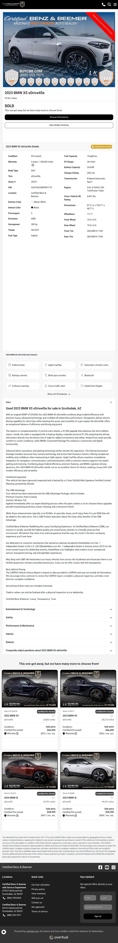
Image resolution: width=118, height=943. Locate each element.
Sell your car (37, 898)
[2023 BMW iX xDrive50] (88, 770)
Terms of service (40, 911)
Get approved (38, 907)
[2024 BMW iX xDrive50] (30, 770)
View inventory (39, 893)
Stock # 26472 (10, 793)
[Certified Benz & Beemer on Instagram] (112, 867)
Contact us (37, 902)
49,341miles (108, 801)
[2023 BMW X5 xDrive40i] (88, 688)
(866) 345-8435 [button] (14, 898)
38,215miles (108, 719)
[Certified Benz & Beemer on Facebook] (99, 867)
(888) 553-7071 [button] (14, 915)
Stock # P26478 (10, 711)
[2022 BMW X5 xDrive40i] (30, 688)
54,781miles (49, 801)
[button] (103, 4)
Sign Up (98, 916)
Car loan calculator (41, 884)
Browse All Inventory (59, 117)
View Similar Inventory (59, 125)
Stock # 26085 (68, 793)
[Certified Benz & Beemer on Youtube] (105, 867)
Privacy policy (38, 889)
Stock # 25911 (68, 711)
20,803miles (49, 719)
